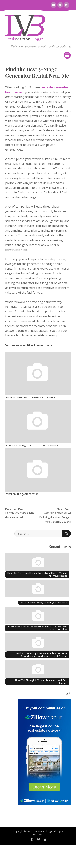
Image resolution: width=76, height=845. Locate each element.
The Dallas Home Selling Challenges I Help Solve (43, 602)
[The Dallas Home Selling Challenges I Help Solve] (37, 589)
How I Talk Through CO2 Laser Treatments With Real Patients (41, 682)
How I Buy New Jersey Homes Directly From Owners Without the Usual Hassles (37, 574)
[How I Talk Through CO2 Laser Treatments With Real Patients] (37, 669)
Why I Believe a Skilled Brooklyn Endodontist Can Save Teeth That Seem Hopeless (37, 628)
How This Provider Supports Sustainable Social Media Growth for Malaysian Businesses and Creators (40, 655)
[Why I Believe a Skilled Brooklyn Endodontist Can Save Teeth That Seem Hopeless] (37, 616)
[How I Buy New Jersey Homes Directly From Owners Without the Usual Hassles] (37, 562)
